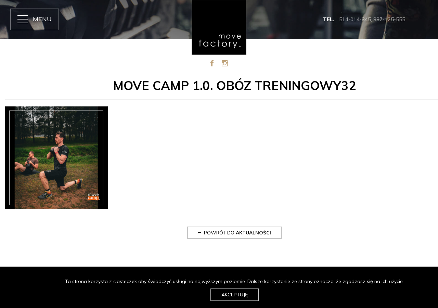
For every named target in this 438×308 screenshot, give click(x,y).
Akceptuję (234, 295)
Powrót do (236, 233)
